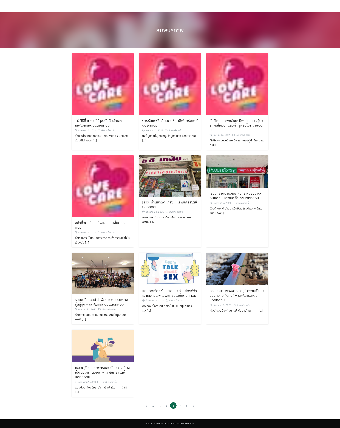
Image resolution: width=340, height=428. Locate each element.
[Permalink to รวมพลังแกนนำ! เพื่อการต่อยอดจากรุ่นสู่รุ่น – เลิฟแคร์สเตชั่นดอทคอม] (103, 273)
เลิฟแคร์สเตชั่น (108, 130)
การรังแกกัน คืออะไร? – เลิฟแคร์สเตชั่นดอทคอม (169, 123)
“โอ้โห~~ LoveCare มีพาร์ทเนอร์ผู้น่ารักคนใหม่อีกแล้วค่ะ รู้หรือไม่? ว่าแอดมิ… (236, 125)
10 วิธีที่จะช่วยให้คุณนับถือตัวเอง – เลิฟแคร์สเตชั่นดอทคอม (100, 123)
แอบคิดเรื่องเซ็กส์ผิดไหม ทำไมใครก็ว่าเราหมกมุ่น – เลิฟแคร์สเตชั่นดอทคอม (169, 293)
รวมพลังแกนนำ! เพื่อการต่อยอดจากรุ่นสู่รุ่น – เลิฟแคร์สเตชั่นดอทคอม (101, 302)
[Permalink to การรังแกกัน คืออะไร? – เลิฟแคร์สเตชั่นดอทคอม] (170, 84)
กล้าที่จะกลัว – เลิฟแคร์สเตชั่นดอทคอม (100, 225)
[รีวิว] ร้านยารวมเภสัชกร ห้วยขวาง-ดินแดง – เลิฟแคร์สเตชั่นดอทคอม (235, 195)
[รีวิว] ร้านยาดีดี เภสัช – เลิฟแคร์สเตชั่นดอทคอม (169, 204)
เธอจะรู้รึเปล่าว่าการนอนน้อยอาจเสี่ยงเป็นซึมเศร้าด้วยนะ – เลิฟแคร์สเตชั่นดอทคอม (102, 372)
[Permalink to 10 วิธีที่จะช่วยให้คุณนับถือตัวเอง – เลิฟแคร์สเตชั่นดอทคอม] (103, 84)
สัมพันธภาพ (170, 30)
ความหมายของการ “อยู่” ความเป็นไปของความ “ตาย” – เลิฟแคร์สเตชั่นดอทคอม (236, 295)
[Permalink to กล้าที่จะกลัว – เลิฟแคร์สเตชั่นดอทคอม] (103, 186)
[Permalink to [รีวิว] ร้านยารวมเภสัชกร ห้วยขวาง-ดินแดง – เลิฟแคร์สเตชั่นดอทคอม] (237, 171)
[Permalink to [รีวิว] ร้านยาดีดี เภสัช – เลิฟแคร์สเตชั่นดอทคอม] (170, 175)
